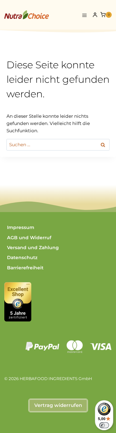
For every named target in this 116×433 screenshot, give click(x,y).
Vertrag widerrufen (58, 405)
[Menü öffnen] (85, 14)
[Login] (95, 14)
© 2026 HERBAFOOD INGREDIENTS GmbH (48, 378)
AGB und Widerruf (29, 237)
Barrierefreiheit (25, 267)
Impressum (20, 227)
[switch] (104, 425)
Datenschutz (22, 257)
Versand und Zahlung (33, 247)
